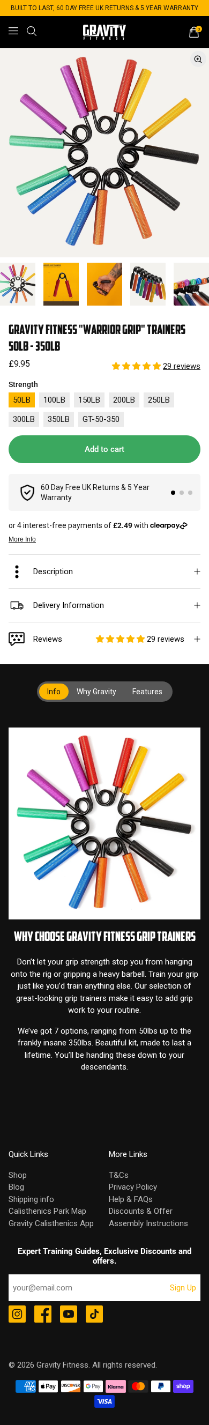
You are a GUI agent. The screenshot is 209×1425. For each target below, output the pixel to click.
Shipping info (31, 1199)
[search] (31, 31)
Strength (23, 384)
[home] (104, 32)
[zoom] (104, 152)
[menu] (13, 31)
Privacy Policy (133, 1187)
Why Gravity (96, 691)
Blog (16, 1187)
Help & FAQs (131, 1199)
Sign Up (183, 1288)
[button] (137, 366)
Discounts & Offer (141, 1211)
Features (147, 691)
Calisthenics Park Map (47, 1211)
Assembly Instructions (148, 1223)
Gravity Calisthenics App (51, 1223)
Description (53, 571)
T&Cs (119, 1175)
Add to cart (104, 449)
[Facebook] (42, 1315)
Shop (18, 1175)
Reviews (108, 639)
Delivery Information (68, 605)
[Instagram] (17, 1315)
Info (54, 691)
